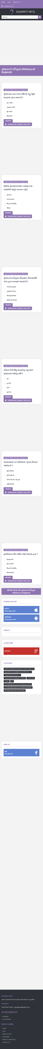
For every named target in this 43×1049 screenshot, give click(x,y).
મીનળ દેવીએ (10, 564)
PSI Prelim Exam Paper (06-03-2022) (15, 690)
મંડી (8, 379)
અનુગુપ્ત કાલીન (11, 107)
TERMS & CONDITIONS (9, 1039)
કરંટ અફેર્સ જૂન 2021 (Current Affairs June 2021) (18, 684)
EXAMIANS (5, 1016)
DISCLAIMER (6, 1037)
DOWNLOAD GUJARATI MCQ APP (19, 124)
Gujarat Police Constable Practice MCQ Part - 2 (18, 672)
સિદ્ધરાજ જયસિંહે (11, 568)
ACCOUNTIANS (6, 1019)
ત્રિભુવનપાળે (10, 559)
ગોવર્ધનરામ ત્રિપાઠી (12, 300)
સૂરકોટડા (9, 392)
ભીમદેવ (8, 208)
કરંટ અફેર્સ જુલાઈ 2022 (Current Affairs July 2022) (18, 687)
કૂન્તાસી (9, 383)
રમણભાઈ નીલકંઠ (11, 291)
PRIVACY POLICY (7, 1034)
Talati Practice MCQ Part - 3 (12, 675)
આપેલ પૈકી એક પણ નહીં (13, 479)
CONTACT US (16, 2)
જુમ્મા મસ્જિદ (10, 471)
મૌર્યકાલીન (9, 116)
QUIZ (8, 2)
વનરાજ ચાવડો (10, 199)
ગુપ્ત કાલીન (10, 103)
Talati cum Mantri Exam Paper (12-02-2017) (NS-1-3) (19, 669)
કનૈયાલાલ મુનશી (11, 287)
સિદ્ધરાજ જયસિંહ (11, 203)
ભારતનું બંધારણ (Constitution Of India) (15, 678)
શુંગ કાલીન (9, 111)
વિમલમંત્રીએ (10, 572)
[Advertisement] (21, 42)
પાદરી (8, 387)
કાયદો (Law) (31, 678)
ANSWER (8, 121)
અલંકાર (7, 681)
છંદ (12, 681)
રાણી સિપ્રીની (10, 484)
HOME (3, 2)
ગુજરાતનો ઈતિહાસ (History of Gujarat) (16, 90)
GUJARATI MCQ (25, 11)
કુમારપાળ (9, 195)
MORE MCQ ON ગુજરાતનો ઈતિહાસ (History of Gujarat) (21, 591)
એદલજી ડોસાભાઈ (11, 295)
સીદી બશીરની (10, 475)
